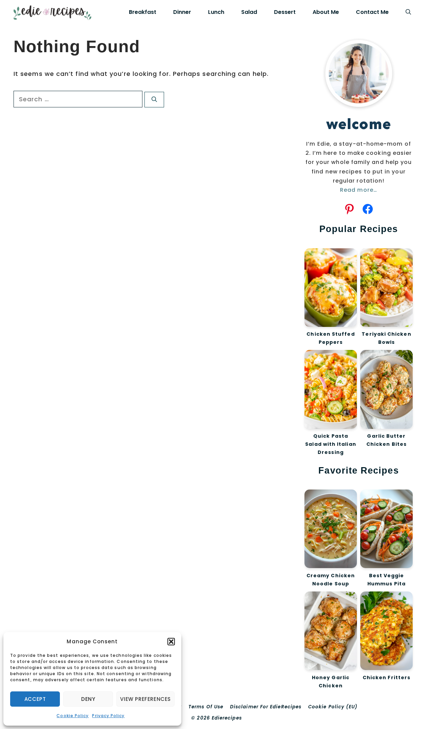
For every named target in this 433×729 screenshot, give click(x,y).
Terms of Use (205, 707)
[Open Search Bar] (408, 12)
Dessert (285, 12)
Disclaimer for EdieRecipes (265, 707)
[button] (171, 641)
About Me (326, 12)
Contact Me (372, 12)
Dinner (182, 12)
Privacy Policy (108, 715)
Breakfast (142, 12)
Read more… (358, 190)
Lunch (216, 12)
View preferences (145, 699)
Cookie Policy (72, 715)
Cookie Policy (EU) (333, 707)
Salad (249, 12)
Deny (88, 699)
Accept (35, 699)
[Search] (154, 99)
